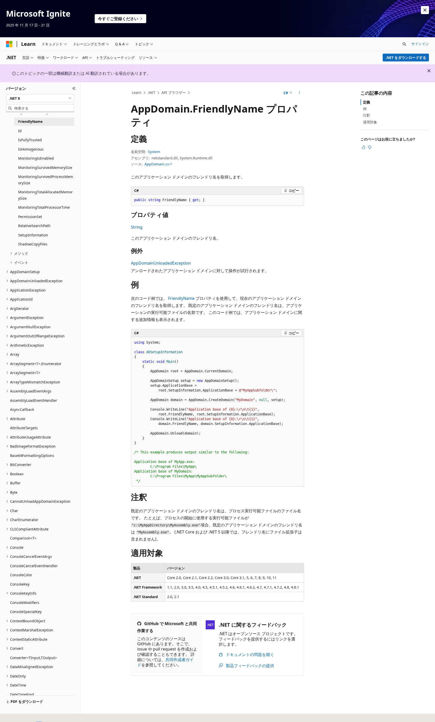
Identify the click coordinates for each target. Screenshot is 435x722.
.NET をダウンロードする (406, 57)
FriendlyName (181, 298)
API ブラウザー (174, 92)
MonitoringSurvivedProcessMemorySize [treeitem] (45, 179)
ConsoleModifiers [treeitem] (24, 602)
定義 (366, 102)
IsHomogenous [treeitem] (31, 149)
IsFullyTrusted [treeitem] (30, 139)
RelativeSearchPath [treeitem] (34, 225)
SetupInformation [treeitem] (33, 235)
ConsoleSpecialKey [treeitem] (26, 611)
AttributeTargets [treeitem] (24, 427)
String (136, 227)
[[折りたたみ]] (73, 88)
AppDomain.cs (156, 164)
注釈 (366, 115)
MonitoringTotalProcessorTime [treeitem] (44, 207)
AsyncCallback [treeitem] (22, 409)
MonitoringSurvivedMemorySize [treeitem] (45, 167)
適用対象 (370, 122)
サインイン (420, 43)
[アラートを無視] (425, 10)
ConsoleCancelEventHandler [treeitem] (34, 565)
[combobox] (40, 98)
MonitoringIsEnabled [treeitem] (36, 158)
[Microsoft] (9, 44)
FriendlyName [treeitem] (30, 121)
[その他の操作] (299, 93)
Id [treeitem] (20, 130)
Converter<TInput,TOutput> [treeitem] (33, 657)
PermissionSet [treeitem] (30, 216)
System (154, 151)
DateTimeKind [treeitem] (22, 694)
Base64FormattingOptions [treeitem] (32, 455)
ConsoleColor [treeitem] (21, 574)
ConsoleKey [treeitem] (19, 584)
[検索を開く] (404, 44)
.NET (151, 92)
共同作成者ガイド (165, 662)
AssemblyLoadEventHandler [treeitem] (33, 400)
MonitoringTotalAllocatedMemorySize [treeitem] (45, 195)
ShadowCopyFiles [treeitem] (32, 244)
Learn (136, 92)
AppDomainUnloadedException (161, 263)
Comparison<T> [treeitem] (23, 538)
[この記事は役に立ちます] (363, 147)
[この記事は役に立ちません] (370, 147)
